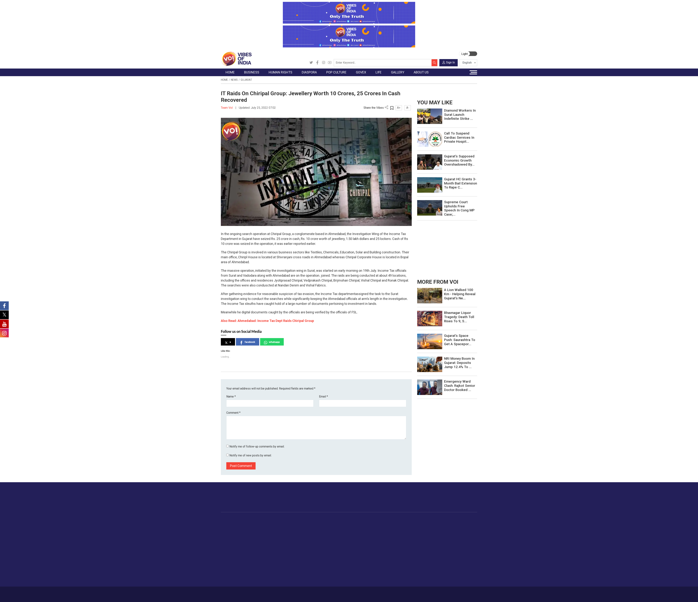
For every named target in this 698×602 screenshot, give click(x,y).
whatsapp (274, 341)
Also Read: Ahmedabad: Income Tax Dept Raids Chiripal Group (267, 321)
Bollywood (321, 524)
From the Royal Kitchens (373, 528)
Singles (395, 551)
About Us (250, 592)
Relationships (399, 537)
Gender (395, 533)
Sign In (450, 62)
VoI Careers (444, 551)
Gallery (417, 519)
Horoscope (398, 524)
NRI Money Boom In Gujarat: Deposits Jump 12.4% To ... (459, 362)
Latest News (232, 528)
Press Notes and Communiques (456, 528)
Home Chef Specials (370, 524)
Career (236, 592)
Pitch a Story (445, 537)
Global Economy (260, 533)
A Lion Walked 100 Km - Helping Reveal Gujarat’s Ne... (460, 294)
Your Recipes (365, 533)
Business (253, 519)
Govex (332, 519)
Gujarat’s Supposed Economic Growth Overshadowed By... (459, 160)
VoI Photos (423, 547)
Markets (255, 537)
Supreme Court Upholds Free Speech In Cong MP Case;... (459, 208)
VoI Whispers (340, 528)
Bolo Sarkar (338, 533)
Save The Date (425, 524)
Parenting (396, 542)
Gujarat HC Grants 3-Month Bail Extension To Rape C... (460, 183)
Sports (395, 569)
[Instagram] (323, 62)
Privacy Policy (300, 592)
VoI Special (231, 547)
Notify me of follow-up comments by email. (256, 446)
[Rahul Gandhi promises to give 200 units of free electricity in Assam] (429, 295)
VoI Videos (423, 533)
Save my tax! (258, 542)
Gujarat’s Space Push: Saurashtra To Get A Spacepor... (459, 340)
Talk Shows (423, 528)
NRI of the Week (301, 533)
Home (224, 79)
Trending (229, 524)
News (234, 79)
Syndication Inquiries (449, 547)
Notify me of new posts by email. (250, 455)
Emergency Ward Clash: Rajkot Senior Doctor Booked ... (459, 385)
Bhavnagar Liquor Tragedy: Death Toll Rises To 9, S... (459, 317)
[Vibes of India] (236, 58)
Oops (440, 542)
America (296, 524)
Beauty (395, 574)
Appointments (340, 537)
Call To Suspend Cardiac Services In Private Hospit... (459, 137)
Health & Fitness (401, 560)
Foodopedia (361, 519)
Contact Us (266, 592)
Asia (294, 528)
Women (395, 528)
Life (390, 519)
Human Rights (279, 519)
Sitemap (317, 592)
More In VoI (441, 519)
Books (319, 537)
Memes (420, 542)
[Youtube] (330, 62)
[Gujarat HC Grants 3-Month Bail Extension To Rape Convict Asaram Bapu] (429, 184)
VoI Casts (422, 537)
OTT (317, 533)
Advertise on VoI (447, 524)
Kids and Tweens (401, 565)
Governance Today (343, 524)
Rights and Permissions (451, 556)
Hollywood (321, 528)
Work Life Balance (402, 556)
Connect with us (456, 500)
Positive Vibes (232, 551)
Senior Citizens (400, 547)
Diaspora (293, 519)
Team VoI (227, 107)
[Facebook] (317, 62)
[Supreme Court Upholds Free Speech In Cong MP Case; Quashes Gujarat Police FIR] (429, 207)
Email (323, 396)
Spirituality (397, 578)
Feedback (282, 592)
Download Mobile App (456, 594)
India (253, 524)
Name (231, 396)
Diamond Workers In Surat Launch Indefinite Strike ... (460, 114)
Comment (233, 412)
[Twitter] (311, 62)
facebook (250, 341)
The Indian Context (235, 533)
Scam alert (444, 533)
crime (228, 542)
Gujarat (246, 79)
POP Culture (319, 519)
